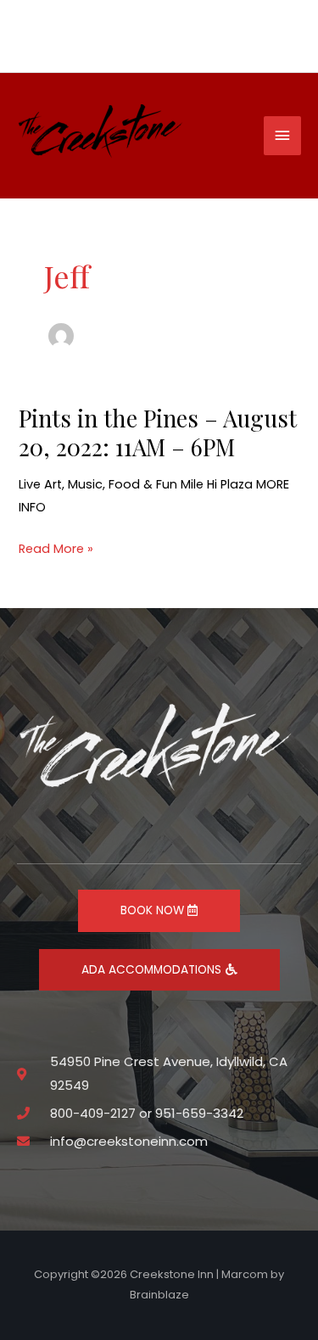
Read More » (56, 549)
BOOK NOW (153, 910)
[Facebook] (291, 38)
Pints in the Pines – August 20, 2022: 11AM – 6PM (158, 432)
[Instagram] (270, 38)
